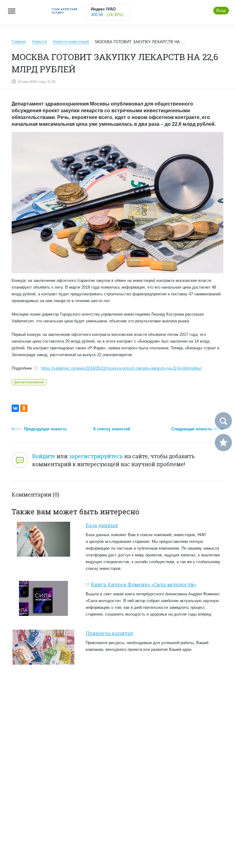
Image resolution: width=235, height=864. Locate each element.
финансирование (29, 382)
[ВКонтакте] (15, 408)
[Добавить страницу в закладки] (223, 442)
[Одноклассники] (24, 408)
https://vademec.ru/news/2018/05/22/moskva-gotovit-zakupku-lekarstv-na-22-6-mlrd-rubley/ (121, 368)
